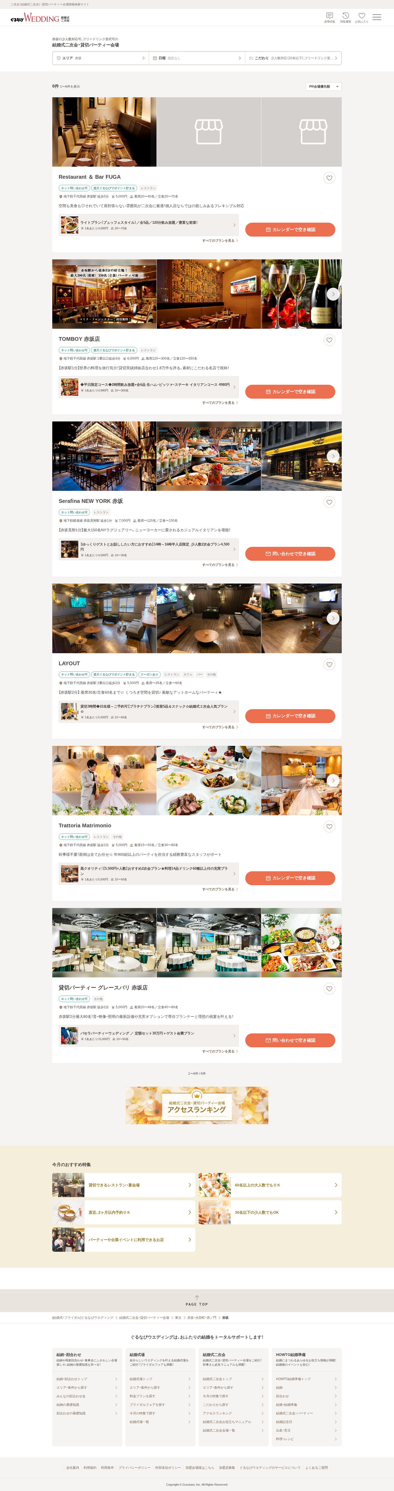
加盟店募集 (227, 1468)
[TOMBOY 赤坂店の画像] (197, 294)
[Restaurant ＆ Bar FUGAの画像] (197, 132)
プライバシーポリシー (134, 1468)
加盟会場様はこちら (199, 1468)
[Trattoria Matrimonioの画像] (197, 780)
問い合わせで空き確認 (294, 553)
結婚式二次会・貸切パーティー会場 (144, 1318)
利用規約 (90, 1468)
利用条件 (107, 1468)
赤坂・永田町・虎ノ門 (201, 1318)
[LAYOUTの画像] (197, 618)
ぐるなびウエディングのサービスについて (270, 1468)
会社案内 (72, 1468)
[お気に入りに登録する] (329, 178)
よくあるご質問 (316, 1468)
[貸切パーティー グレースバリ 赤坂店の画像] (197, 942)
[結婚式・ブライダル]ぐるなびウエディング (82, 1318)
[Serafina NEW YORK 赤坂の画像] (197, 456)
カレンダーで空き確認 (294, 229)
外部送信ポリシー (168, 1468)
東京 (178, 1318)
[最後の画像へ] (333, 294)
